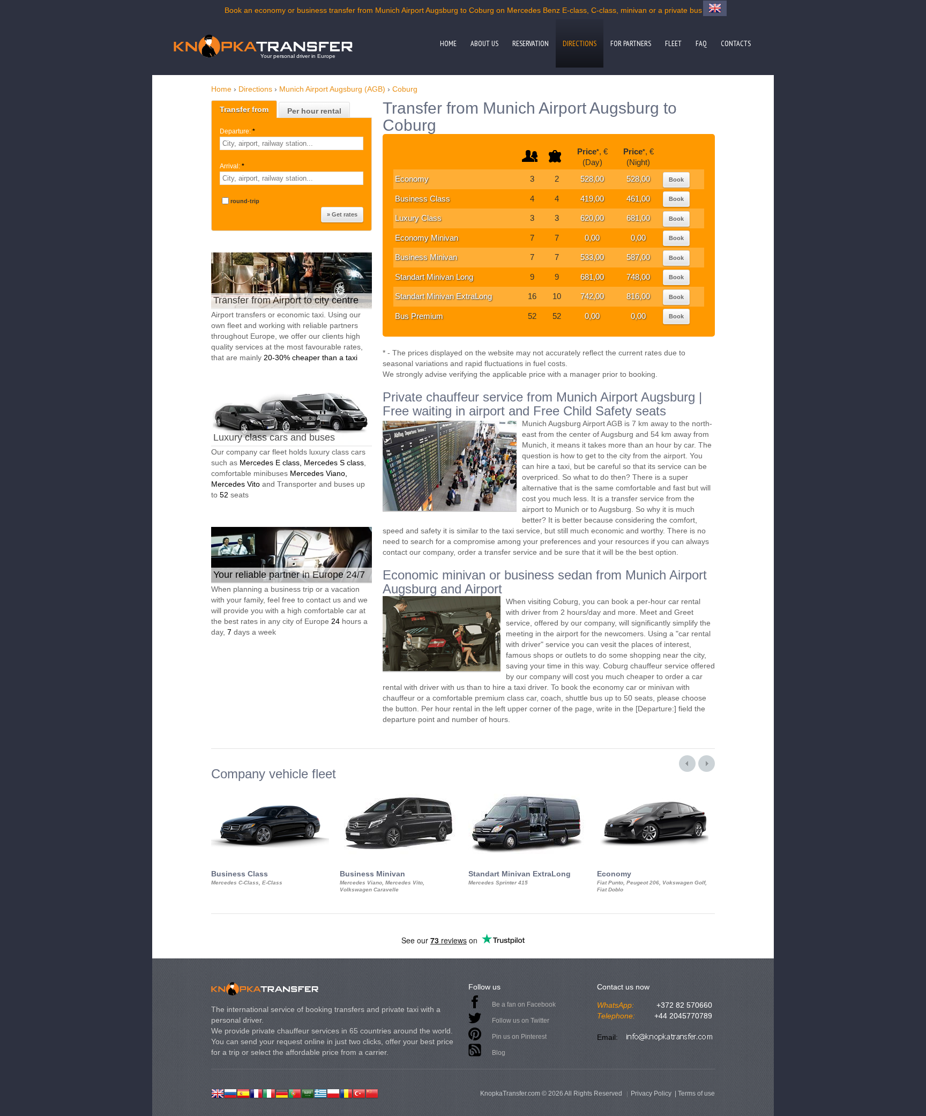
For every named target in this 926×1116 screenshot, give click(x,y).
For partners (630, 43)
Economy (412, 178)
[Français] (256, 1092)
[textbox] (291, 143)
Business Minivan (426, 257)
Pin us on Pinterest (519, 1036)
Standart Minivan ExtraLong (443, 296)
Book (676, 179)
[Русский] (230, 1092)
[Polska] (333, 1092)
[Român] (346, 1092)
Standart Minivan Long (434, 276)
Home (448, 43)
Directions (579, 43)
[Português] (294, 1092)
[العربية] (307, 1092)
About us (484, 43)
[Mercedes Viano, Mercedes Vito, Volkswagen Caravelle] (399, 790)
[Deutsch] (281, 1092)
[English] (217, 1092)
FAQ (701, 43)
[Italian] (269, 1092)
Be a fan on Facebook (524, 1004)
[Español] (243, 1092)
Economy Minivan (426, 237)
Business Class (422, 198)
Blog (498, 1053)
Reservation (530, 43)
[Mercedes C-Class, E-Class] (270, 790)
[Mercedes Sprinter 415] (527, 790)
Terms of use (696, 1093)
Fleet (673, 43)
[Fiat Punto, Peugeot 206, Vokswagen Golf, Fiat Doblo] (656, 790)
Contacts (736, 43)
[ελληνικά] (320, 1092)
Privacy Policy (651, 1093)
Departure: (237, 131)
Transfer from (244, 109)
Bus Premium (419, 316)
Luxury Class (418, 217)
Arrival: (232, 166)
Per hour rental (314, 111)
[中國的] (371, 1092)
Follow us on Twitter (520, 1020)
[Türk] (359, 1092)
